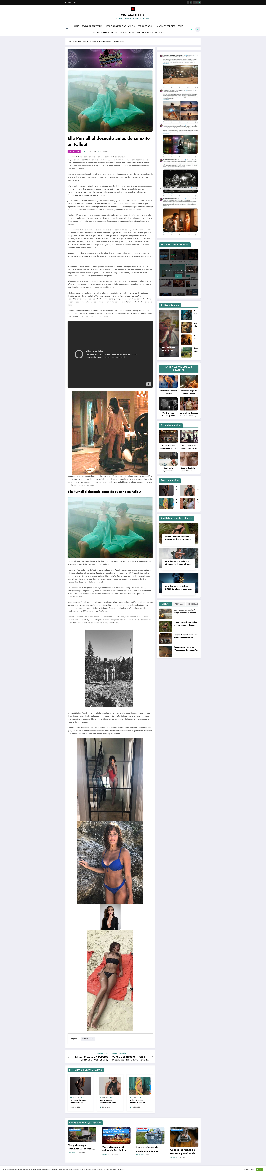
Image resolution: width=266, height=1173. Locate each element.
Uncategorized (74, 1130)
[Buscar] (191, 29)
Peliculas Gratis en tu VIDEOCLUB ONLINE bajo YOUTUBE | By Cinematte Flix (91, 1058)
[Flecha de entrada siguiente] (152, 1057)
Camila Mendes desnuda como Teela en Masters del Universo (109, 1101)
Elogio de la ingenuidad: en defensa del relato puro (168, 469)
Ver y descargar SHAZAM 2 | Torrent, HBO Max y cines (80, 1146)
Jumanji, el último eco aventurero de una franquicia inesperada (196, 349)
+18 (178, 276)
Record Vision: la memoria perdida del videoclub (168, 447)
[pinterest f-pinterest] (196, 2)
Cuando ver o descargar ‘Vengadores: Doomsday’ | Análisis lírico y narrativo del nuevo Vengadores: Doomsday (185, 648)
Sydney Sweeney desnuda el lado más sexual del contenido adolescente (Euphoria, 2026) (138, 1101)
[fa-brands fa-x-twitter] (191, 2)
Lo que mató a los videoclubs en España (189, 447)
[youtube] (199, 2)
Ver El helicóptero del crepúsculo (168, 392)
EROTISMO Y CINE (127, 32)
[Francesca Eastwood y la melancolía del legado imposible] (80, 1086)
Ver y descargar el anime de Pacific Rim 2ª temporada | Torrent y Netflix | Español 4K (116, 1148)
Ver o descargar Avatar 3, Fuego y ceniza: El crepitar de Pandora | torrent (185, 611)
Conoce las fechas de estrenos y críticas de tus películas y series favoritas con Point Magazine (182, 1151)
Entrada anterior (102, 1053)
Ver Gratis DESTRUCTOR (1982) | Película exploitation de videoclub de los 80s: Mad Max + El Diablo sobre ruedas (130, 1058)
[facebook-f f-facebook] (188, 2)
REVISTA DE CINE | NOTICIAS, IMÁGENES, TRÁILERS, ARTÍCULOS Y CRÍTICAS (114, 1131)
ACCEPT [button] (259, 1169)
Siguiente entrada (119, 1053)
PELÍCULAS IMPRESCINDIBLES (105, 32)
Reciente (165, 604)
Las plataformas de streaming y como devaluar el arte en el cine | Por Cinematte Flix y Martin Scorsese (149, 1149)
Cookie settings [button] (249, 1169)
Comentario (192, 604)
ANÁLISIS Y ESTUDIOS (166, 26)
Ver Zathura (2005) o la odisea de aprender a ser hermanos (196, 337)
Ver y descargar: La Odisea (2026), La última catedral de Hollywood (177, 587)
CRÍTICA (181, 26)
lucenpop (76, 1097)
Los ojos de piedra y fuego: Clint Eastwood (188, 469)
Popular (179, 604)
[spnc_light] (197, 29)
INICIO (76, 26)
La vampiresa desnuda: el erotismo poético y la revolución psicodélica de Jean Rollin (189, 414)
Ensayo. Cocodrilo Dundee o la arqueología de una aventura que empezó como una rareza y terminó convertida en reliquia (178, 538)
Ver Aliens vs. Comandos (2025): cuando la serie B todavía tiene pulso (196, 312)
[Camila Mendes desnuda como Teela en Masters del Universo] (110, 1086)
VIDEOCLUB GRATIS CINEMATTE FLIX (120, 26)
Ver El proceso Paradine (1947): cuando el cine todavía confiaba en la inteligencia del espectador (168, 414)
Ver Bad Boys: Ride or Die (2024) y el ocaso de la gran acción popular (168, 349)
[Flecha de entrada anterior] (68, 1057)
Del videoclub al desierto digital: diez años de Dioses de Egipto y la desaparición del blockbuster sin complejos (196, 324)
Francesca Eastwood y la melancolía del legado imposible (78, 1101)
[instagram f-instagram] (194, 2)
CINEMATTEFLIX (132, 15)
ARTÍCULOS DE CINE (146, 26)
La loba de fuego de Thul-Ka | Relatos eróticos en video (189, 392)
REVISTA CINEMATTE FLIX (92, 26)
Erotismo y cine (74, 151)
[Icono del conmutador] (67, 29)
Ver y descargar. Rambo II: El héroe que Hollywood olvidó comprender (177, 562)
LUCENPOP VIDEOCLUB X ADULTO (151, 32)
